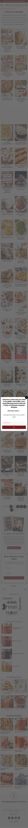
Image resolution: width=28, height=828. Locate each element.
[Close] (26, 397)
